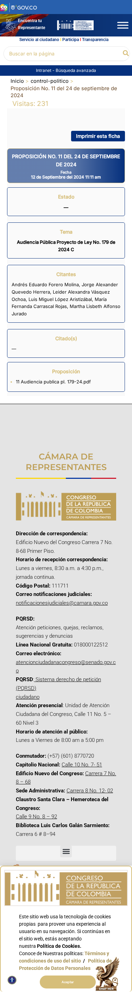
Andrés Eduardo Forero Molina (45, 284)
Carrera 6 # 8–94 (35, 834)
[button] (126, 53)
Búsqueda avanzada (76, 70)
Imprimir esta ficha (98, 136)
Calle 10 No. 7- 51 (82, 765)
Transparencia (95, 39)
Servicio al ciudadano (39, 39)
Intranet (44, 70)
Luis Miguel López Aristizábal (60, 299)
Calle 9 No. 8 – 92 (36, 816)
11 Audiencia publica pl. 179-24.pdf (53, 381)
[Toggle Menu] (122, 25)
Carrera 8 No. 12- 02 (90, 790)
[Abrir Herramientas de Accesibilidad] (12, 980)
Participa (70, 39)
